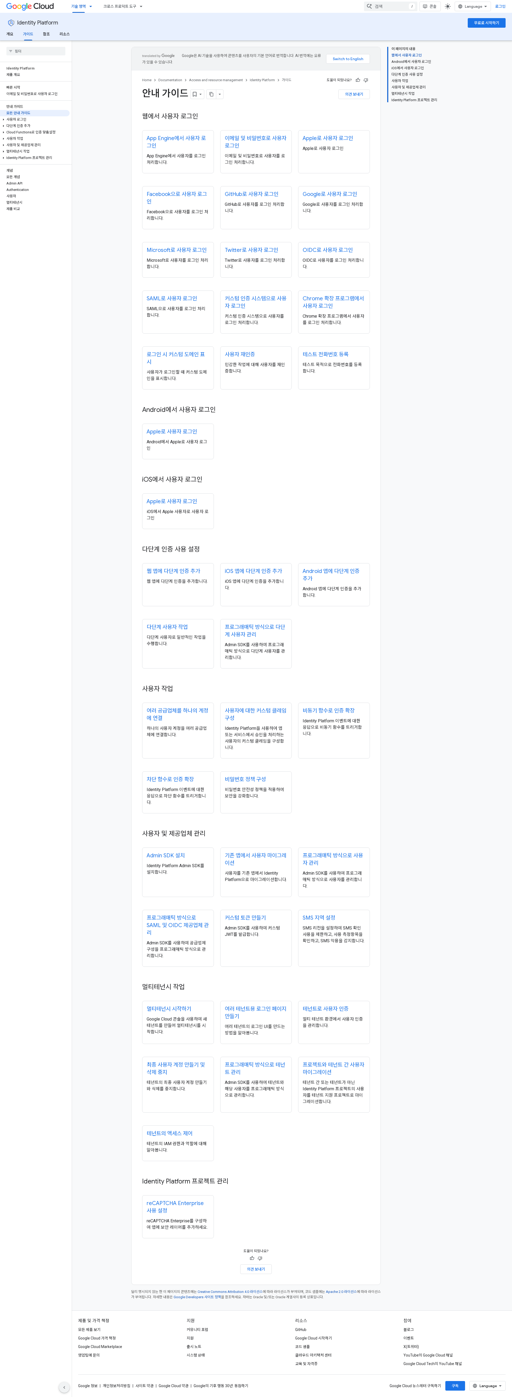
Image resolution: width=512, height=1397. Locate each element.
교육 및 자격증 (306, 1364)
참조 (46, 34)
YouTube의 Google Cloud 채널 (428, 1355)
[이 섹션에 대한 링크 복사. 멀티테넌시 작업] (190, 987)
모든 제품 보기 (89, 1330)
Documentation (170, 80)
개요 (9, 34)
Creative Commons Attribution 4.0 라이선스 (230, 1292)
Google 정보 (88, 1386)
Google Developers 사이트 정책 (197, 1297)
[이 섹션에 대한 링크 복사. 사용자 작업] (178, 689)
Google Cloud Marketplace (100, 1347)
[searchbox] (35, 51)
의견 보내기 (354, 94)
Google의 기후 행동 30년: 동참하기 (221, 1386)
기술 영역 (78, 6)
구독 (455, 1385)
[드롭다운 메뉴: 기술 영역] (92, 6)
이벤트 (408, 1338)
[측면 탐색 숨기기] (64, 1387)
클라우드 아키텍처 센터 (313, 1355)
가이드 (28, 34)
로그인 (500, 6)
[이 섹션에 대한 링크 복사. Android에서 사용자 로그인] (221, 410)
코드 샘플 (302, 1347)
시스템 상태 (196, 1355)
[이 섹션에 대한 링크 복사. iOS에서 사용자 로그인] (207, 480)
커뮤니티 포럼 (197, 1330)
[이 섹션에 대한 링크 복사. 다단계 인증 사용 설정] (205, 550)
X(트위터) (411, 1347)
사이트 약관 (144, 1386)
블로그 (408, 1330)
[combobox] (390, 6)
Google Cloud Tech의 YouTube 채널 (432, 1364)
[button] (35, 119)
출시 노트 (194, 1347)
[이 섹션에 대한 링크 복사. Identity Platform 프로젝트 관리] (234, 1182)
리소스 (64, 34)
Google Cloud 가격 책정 (97, 1338)
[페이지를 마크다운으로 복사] (211, 94)
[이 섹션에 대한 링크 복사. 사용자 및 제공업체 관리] (211, 834)
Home (146, 80)
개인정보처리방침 (116, 1386)
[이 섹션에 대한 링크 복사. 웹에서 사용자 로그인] (203, 117)
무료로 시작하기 (486, 23)
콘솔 (433, 6)
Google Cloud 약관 (174, 1386)
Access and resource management (216, 80)
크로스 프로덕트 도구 (119, 6)
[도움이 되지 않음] (366, 80)
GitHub (300, 1330)
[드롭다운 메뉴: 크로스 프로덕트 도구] (142, 6)
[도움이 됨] (358, 80)
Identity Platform (37, 22)
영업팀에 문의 (89, 1355)
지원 (190, 1338)
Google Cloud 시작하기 (313, 1338)
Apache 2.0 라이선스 (341, 1292)
